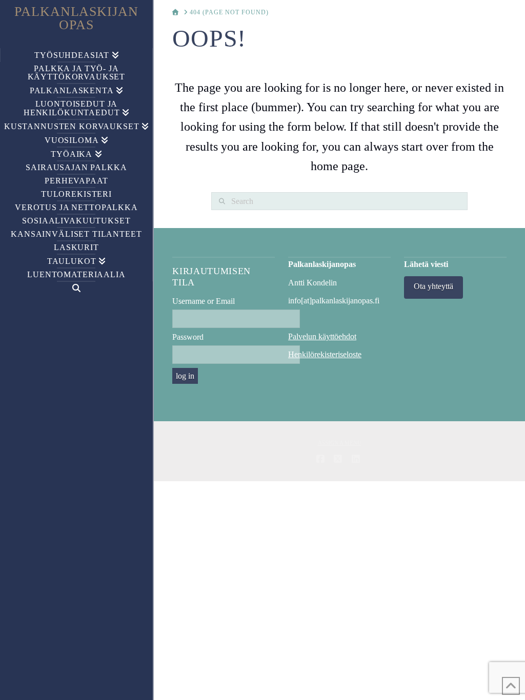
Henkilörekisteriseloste (324, 354)
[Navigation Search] (76, 288)
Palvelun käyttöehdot (322, 336)
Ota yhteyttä (433, 286)
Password (188, 337)
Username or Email (203, 301)
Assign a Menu (339, 443)
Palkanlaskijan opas (76, 18)
